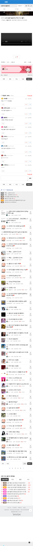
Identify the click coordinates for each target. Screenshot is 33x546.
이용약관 (6, 509)
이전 (16, 79)
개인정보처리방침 (14, 509)
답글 (3, 104)
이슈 (28, 479)
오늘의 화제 (5, 479)
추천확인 (3, 62)
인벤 (6, 2)
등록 (30, 178)
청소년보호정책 (25, 509)
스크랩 (29, 62)
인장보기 (6, 75)
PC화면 (15, 507)
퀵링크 (20, 507)
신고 (8, 62)
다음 (23, 79)
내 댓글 (16, 9)
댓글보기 (29, 184)
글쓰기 (31, 6)
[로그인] (28, 2)
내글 (4, 9)
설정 (24, 507)
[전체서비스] (31, 2)
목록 (4, 79)
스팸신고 (13, 62)
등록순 (8, 95)
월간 (20, 479)
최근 (3, 463)
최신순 (12, 95)
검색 (25, 463)
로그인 (9, 507)
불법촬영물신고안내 (16, 511)
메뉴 (2, 75)
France (4, 20)
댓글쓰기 (29, 79)
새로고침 (30, 95)
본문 (10, 79)
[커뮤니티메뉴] (2, 2)
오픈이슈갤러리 (5, 5)
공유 (25, 62)
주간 (12, 479)
